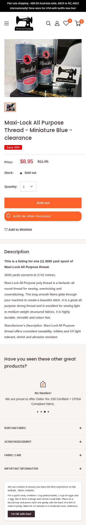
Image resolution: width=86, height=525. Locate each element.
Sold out (43, 203)
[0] (78, 23)
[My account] (57, 23)
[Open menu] (6, 23)
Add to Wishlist (20, 229)
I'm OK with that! (21, 514)
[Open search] (48, 23)
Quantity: (10, 186)
